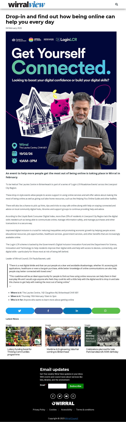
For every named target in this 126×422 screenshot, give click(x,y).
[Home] (26, 4)
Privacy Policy (39, 409)
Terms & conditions (85, 409)
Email (42, 385)
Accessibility (66, 409)
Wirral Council (71, 418)
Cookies (53, 409)
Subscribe (75, 386)
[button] (20, 311)
